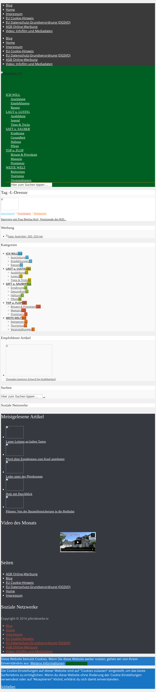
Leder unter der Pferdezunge (24, 476)
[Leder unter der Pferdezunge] (15, 472)
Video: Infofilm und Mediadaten (29, 31)
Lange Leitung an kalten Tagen (26, 441)
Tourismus (17, 176)
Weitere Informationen (47, 663)
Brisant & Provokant (24, 154)
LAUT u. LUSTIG (18, 112)
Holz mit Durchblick (19, 494)
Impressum (14, 14)
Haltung (16, 142)
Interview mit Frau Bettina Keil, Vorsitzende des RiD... (33, 219)
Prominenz (17, 163)
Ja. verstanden (76, 663)
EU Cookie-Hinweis (20, 18)
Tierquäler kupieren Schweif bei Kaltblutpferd (31, 379)
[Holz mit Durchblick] (15, 489)
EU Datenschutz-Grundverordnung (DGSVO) (38, 22)
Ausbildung (18, 116)
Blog (9, 5)
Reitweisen (18, 171)
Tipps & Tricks (20, 124)
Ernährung (17, 133)
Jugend (15, 120)
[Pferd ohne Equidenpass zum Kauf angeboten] (15, 454)
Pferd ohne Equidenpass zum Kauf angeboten (35, 459)
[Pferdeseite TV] (11, 73)
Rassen (15, 107)
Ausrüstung (18, 99)
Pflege (15, 146)
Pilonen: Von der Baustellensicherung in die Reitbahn (40, 511)
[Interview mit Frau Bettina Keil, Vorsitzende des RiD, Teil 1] (10, 209)
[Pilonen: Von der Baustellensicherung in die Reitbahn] (15, 507)
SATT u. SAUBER (18, 129)
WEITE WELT (15, 167)
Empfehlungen (20, 103)
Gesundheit (18, 137)
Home (10, 9)
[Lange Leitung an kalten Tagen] (15, 437)
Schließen (8, 687)
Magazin (16, 159)
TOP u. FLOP (15, 150)
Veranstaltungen (21, 180)
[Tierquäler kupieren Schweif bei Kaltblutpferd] (29, 375)
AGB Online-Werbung (22, 27)
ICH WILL (13, 95)
